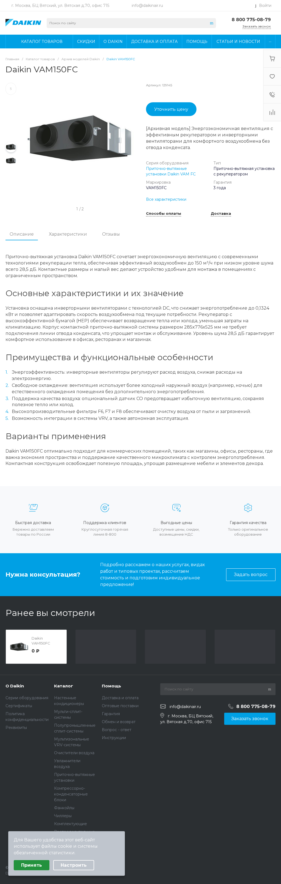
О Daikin (14, 686)
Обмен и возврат (119, 721)
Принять (31, 865)
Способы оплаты (163, 214)
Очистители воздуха (74, 752)
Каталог (63, 686)
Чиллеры (63, 815)
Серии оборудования (26, 697)
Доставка (221, 214)
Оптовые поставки (120, 705)
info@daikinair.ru (147, 5)
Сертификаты (18, 705)
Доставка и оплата (120, 697)
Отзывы (111, 234)
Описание (22, 234)
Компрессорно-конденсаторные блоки (71, 794)
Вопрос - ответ (116, 729)
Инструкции (114, 737)
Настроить (74, 865)
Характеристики (68, 234)
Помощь (111, 686)
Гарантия (111, 713)
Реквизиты (16, 727)
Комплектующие (70, 823)
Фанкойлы (64, 807)
